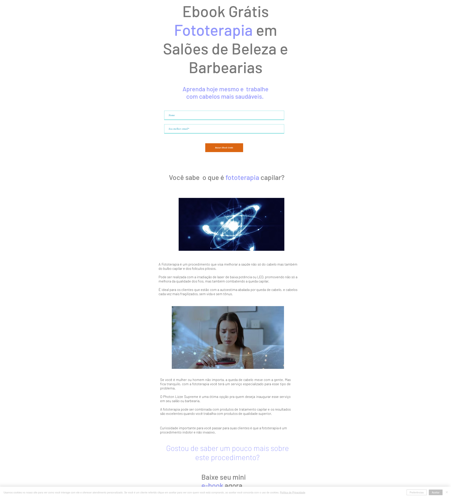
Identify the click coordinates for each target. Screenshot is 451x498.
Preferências (417, 492)
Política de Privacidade (292, 492)
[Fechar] (447, 492)
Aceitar (436, 492)
